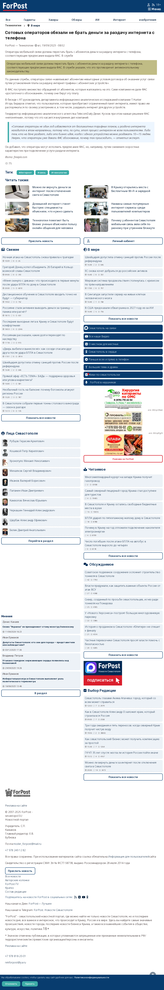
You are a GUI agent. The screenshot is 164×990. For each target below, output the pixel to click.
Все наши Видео (99, 336)
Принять (30, 983)
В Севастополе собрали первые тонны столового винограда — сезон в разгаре (41, 405)
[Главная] (15, 5)
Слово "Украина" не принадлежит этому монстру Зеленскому (38, 627)
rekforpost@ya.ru (15, 962)
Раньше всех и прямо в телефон (109, 359)
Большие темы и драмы (103, 367)
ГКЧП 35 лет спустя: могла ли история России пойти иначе (121, 752)
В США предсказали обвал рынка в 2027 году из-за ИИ (119, 308)
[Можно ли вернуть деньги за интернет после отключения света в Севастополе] (17, 192)
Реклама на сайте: (16, 946)
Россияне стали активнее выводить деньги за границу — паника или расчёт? (38, 309)
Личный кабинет (123, 241)
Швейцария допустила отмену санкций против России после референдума (40, 364)
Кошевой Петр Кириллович (27, 451)
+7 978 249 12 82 (15, 850)
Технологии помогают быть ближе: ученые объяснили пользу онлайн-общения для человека (54, 224)
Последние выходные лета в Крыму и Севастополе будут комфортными (38, 323)
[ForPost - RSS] (75, 897)
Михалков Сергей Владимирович (30, 471)
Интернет (119, 20)
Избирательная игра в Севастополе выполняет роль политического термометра (33, 680)
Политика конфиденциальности (91, 977)
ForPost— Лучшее (40, 903)
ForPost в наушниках (103, 382)
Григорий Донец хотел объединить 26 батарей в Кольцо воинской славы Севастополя (38, 269)
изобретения (147, 20)
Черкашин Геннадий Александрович (32, 510)
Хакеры (53, 20)
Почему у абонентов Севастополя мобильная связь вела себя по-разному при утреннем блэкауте (133, 224)
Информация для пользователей (128, 856)
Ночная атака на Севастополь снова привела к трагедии (38, 257)
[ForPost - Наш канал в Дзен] (89, 897)
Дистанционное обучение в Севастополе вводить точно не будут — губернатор (40, 296)
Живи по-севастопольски (104, 374)
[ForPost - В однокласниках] (87, 897)
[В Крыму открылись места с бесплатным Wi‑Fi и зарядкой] (96, 192)
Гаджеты (29, 20)
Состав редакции (15, 891)
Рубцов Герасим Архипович (27, 441)
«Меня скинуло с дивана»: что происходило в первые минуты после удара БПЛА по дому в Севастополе (41, 282)
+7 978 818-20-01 (15, 956)
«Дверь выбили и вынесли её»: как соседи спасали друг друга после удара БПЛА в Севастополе (37, 350)
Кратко (9, 888)
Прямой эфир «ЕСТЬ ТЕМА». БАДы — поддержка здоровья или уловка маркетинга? (39, 378)
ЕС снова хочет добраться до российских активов (116, 271)
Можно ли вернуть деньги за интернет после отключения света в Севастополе (51, 191)
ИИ (97, 20)
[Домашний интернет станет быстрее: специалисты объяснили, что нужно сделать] (17, 208)
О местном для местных (103, 344)
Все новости (13, 876)
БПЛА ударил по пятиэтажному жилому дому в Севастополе (122, 518)
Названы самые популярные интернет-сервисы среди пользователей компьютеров (130, 207)
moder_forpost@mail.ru (27, 844)
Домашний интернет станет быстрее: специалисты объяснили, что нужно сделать (52, 207)
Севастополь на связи (102, 328)
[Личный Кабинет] (149, 5)
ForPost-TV (11, 884)
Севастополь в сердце (103, 351)
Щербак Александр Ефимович (28, 520)
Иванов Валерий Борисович (27, 480)
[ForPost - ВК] (79, 897)
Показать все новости (40, 418)
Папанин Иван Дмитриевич (27, 490)
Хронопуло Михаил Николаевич (30, 461)
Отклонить (11, 983)
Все (8, 20)
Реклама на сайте (16, 805)
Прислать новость (41, 241)
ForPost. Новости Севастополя (53, 910)
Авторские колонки (17, 880)
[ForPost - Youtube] (83, 897)
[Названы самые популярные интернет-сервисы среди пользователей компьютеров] (96, 208)
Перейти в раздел (41, 541)
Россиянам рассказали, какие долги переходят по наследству (34, 337)
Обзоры (77, 20)
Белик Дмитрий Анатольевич (27, 530)
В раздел (41, 693)
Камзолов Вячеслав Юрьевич (28, 500)
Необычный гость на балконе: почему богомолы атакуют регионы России (38, 391)
